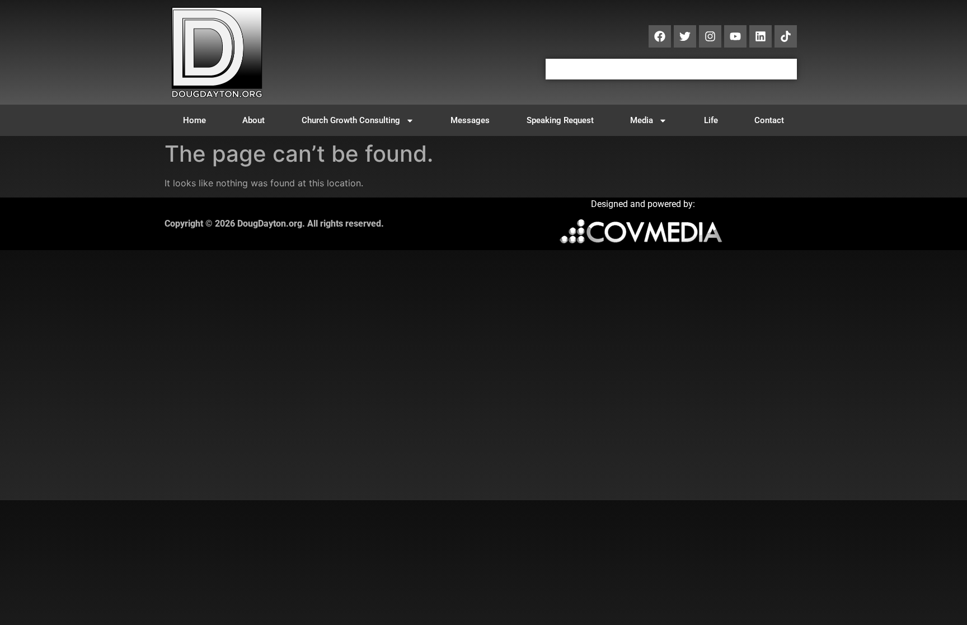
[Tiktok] (785, 36)
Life (711, 120)
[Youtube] (735, 36)
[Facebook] (660, 36)
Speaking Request (560, 120)
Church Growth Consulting (351, 120)
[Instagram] (710, 36)
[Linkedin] (760, 36)
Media (641, 120)
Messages (470, 120)
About (253, 120)
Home (194, 120)
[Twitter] (685, 36)
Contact (769, 120)
